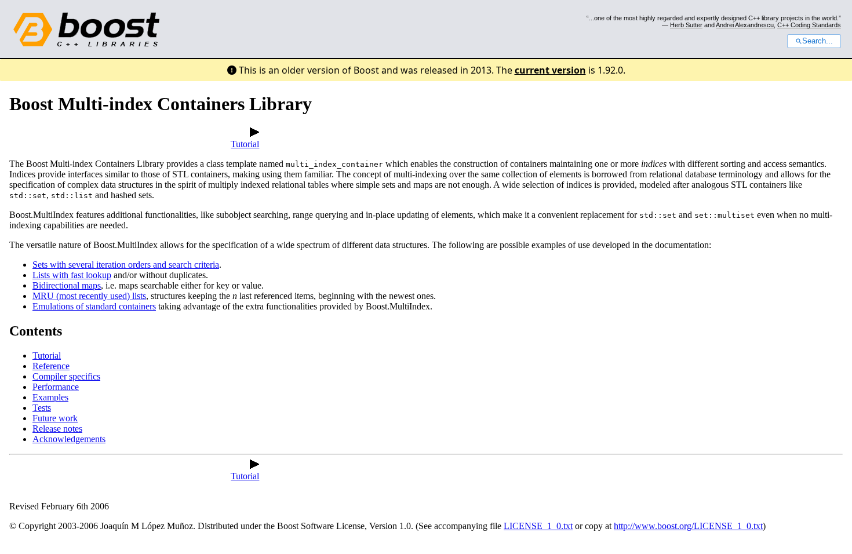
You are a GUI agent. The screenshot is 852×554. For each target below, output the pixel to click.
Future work (55, 418)
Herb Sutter (686, 24)
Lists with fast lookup (71, 275)
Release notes (57, 428)
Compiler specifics (66, 376)
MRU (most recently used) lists (89, 296)
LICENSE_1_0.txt (538, 526)
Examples (50, 397)
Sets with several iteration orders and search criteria (125, 264)
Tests (41, 408)
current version (550, 70)
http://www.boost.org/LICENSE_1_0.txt (688, 526)
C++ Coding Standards (809, 24)
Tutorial (245, 144)
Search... (817, 41)
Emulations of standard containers (94, 306)
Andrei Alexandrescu (745, 24)
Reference (51, 366)
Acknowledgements (68, 439)
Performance (55, 387)
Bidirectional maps (66, 285)
